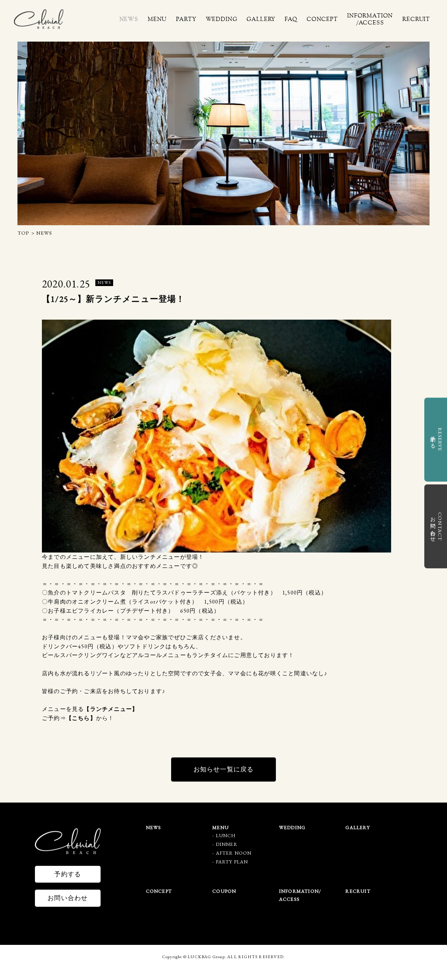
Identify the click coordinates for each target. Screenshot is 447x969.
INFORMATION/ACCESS (370, 19)
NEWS (128, 19)
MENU (157, 19)
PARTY (186, 19)
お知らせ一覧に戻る (223, 769)
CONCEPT (322, 19)
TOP (23, 232)
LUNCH (226, 835)
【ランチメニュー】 (111, 709)
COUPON (224, 891)
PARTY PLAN (232, 861)
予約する (67, 874)
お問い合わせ (67, 898)
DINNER (226, 844)
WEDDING (221, 19)
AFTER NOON (234, 853)
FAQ (291, 19)
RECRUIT (416, 19)
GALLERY (261, 19)
